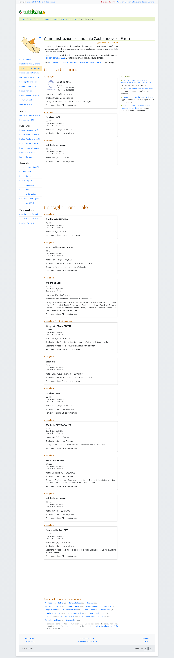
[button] (145, 648)
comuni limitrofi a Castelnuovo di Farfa (101, 626)
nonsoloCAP (31, 2)
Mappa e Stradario (26, 104)
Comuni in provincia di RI (29, 167)
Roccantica (52, 617)
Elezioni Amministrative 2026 (30, 115)
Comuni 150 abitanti (28, 194)
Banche (151, 2)
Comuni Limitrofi (25, 100)
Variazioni (120, 2)
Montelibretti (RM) (70, 617)
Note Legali (29, 638)
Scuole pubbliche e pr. (28, 82)
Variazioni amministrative (87, 641)
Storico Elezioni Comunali (29, 73)
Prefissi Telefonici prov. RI (29, 139)
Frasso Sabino (93, 606)
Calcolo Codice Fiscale (46, 2)
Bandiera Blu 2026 (108, 2)
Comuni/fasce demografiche (30, 199)
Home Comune (25, 59)
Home (23, 19)
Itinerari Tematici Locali (28, 219)
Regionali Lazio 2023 (26, 120)
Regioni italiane (25, 176)
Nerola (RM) (107, 610)
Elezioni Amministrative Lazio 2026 (139, 89)
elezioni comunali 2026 (55, 58)
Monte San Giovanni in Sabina (96, 617)
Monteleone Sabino (77, 613)
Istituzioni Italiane (87, 638)
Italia (30, 19)
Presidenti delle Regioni (28, 152)
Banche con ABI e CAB (28, 86)
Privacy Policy (30, 641)
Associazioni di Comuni (28, 214)
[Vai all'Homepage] (33, 11)
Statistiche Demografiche (29, 64)
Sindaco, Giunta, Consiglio (29, 68)
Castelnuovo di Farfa (69, 19)
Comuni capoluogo (26, 185)
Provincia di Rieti (50, 19)
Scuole (144, 2)
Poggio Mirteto (53, 610)
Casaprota (109, 606)
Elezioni (128, 2)
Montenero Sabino (72, 610)
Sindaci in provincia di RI (28, 130)
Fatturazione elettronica (29, 77)
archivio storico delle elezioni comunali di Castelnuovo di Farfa (75, 62)
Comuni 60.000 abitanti (29, 190)
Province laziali (25, 172)
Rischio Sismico (25, 91)
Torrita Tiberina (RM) (99, 613)
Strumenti (145, 638)
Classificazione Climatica (29, 95)
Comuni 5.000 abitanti (28, 203)
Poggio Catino (91, 610)
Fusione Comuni (25, 157)
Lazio (37, 19)
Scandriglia (73, 620)
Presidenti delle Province (29, 148)
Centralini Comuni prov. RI (29, 134)
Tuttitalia (22, 2)
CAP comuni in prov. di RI (29, 143)
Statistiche (136, 2)
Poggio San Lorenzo (55, 613)
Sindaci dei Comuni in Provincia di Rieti (138, 97)
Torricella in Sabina (54, 620)
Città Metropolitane (27, 181)
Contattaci (145, 641)
